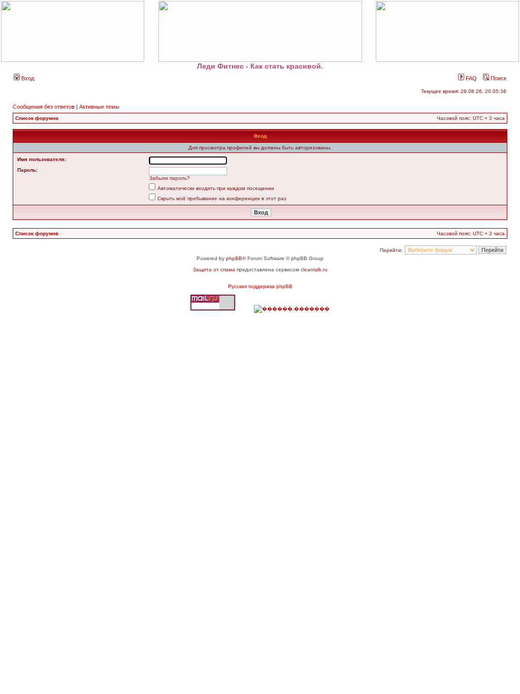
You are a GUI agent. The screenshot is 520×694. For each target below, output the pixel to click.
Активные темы (99, 107)
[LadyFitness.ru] (260, 31)
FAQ (470, 78)
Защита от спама (214, 269)
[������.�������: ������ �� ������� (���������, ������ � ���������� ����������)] (292, 309)
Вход (27, 78)
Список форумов (36, 118)
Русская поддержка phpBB (260, 286)
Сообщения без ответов (44, 107)
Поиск (497, 78)
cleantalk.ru (314, 269)
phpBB (234, 258)
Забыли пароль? (169, 178)
